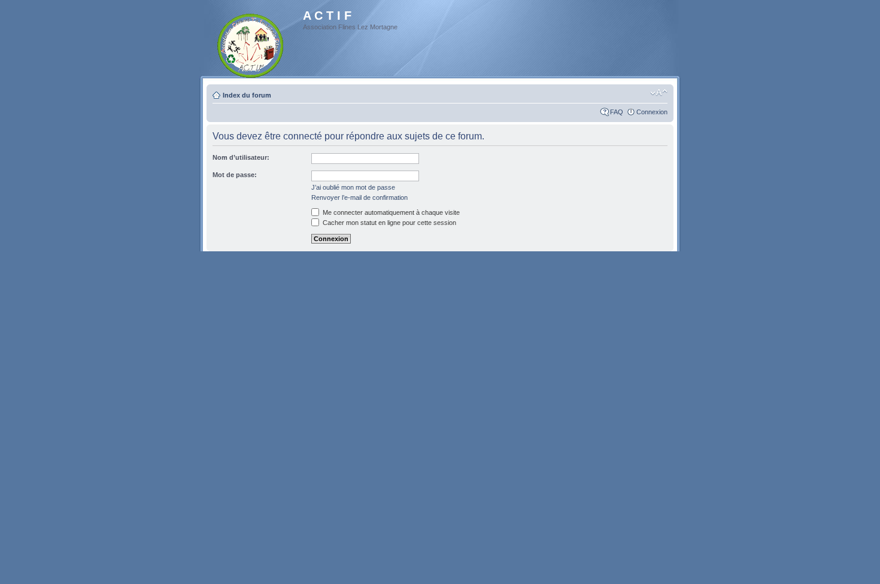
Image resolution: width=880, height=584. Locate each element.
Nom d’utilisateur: (241, 157)
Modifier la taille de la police (658, 92)
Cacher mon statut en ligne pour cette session (388, 222)
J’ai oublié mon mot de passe (353, 187)
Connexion (651, 111)
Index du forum (247, 95)
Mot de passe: (235, 174)
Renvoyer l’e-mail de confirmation (359, 197)
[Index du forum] (251, 43)
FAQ (616, 111)
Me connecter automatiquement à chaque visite (390, 212)
